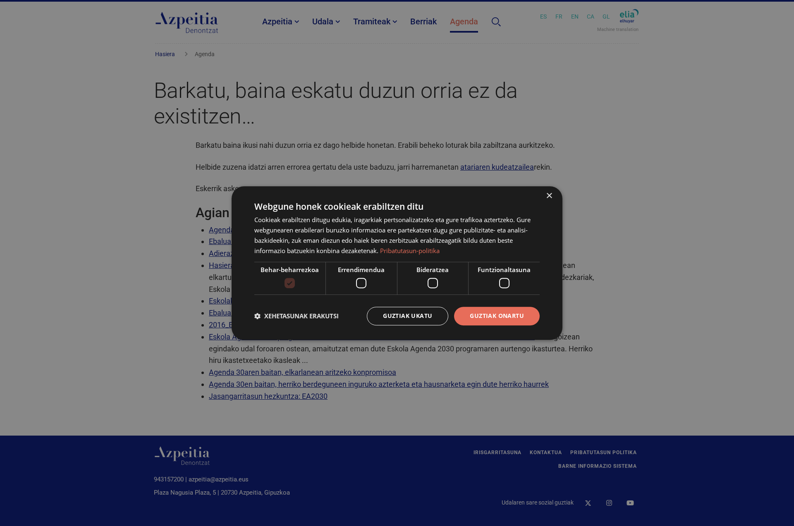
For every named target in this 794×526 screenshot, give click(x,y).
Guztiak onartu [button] (497, 316)
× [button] (549, 196)
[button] (296, 315)
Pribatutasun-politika (410, 250)
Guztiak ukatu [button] (407, 316)
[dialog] (397, 263)
